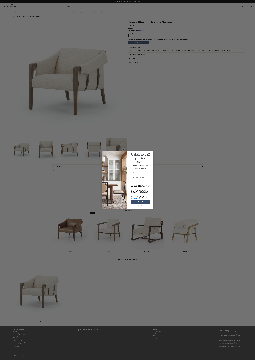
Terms (140, 198)
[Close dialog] (152, 153)
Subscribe (140, 201)
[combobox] (133, 182)
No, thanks (140, 205)
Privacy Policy (134, 198)
